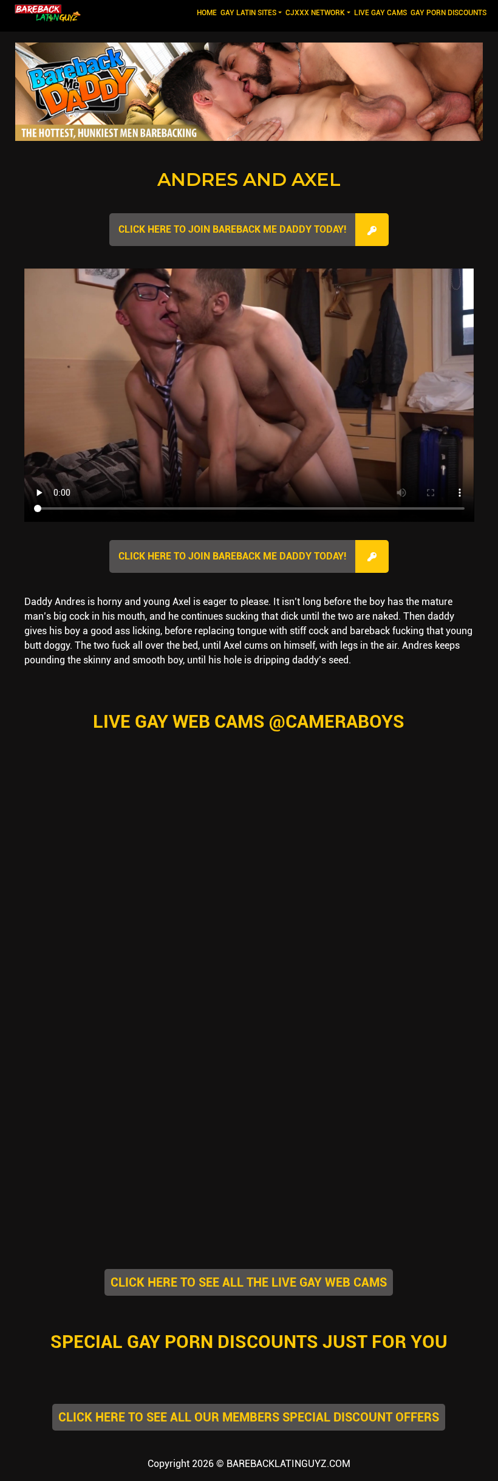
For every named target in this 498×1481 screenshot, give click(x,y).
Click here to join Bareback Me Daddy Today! (232, 229)
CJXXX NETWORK (315, 13)
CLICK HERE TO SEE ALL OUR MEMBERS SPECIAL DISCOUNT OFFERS (248, 1417)
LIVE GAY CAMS (380, 13)
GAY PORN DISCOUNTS (448, 13)
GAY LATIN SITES (248, 13)
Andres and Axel (249, 179)
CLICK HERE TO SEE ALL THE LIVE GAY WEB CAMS (249, 1282)
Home (208, 12)
